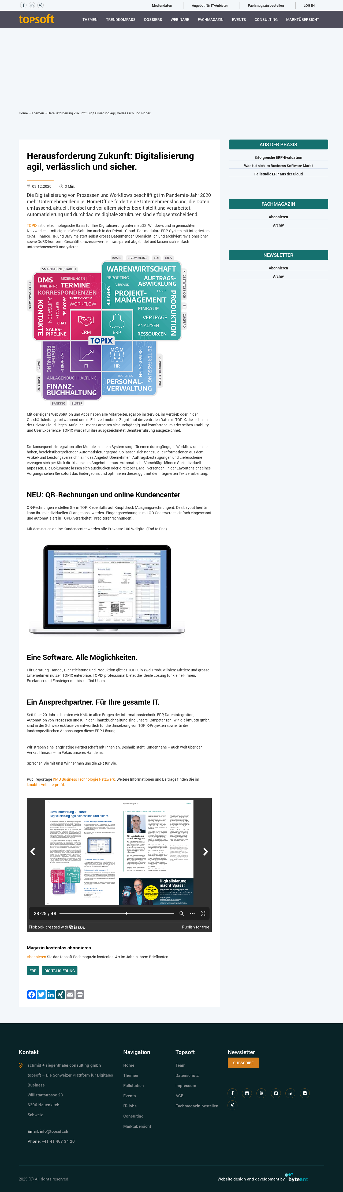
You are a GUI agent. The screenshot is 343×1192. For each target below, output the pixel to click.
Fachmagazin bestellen (266, 5)
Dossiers (153, 19)
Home (23, 113)
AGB (180, 1095)
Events (239, 19)
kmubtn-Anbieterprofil (45, 784)
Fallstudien (133, 1085)
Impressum (186, 1085)
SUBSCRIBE (243, 1062)
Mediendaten (162, 5)
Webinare (180, 19)
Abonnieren (36, 956)
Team (180, 1065)
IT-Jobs (130, 1105)
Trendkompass (121, 19)
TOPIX (32, 225)
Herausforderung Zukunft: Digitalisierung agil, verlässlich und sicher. (99, 113)
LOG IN (309, 5)
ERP (32, 970)
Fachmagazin (210, 19)
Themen (90, 19)
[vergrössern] (107, 330)
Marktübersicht (302, 19)
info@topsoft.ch (54, 1131)
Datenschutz (187, 1075)
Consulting (266, 19)
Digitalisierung (59, 970)
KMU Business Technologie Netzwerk (84, 779)
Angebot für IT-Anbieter (210, 5)
